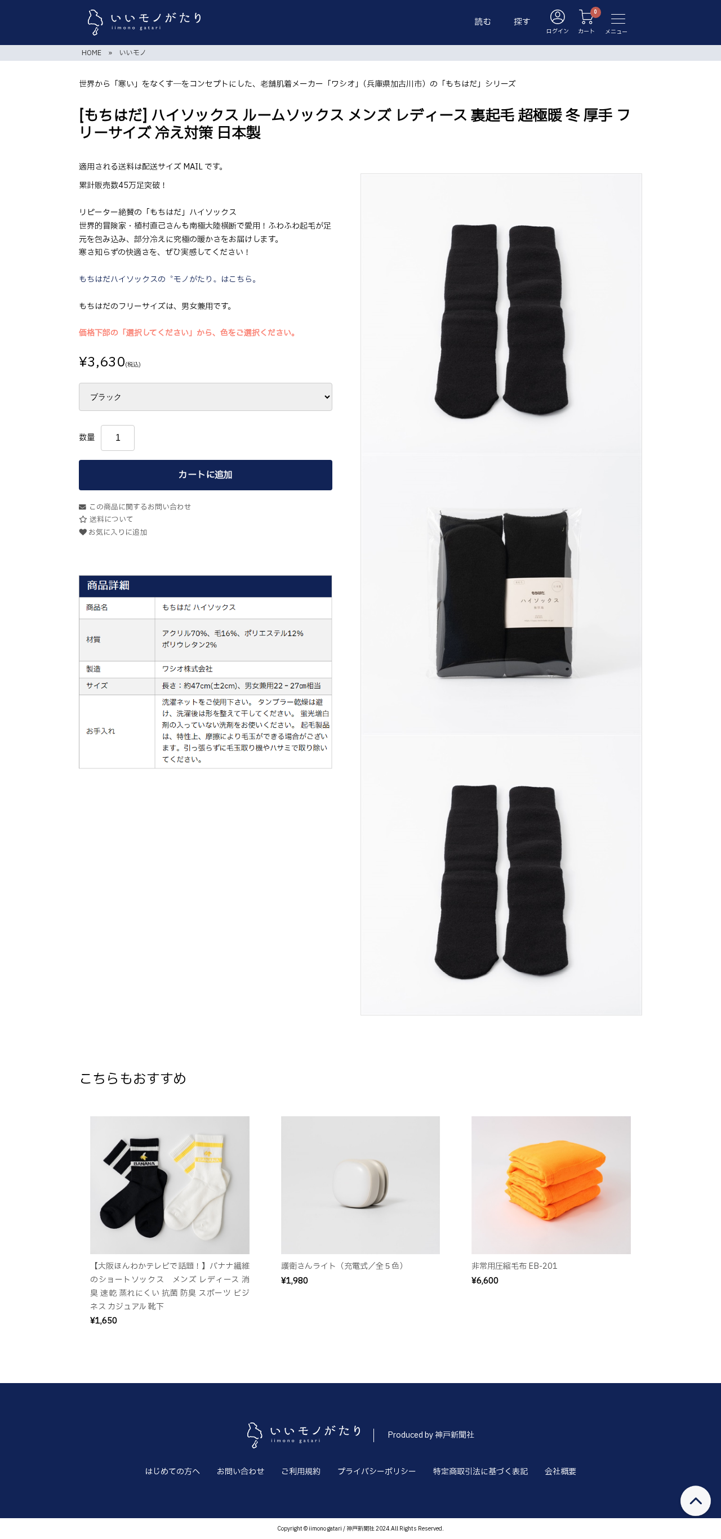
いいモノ (132, 53)
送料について (111, 520)
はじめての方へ (172, 1472)
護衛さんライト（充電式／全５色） (344, 1266)
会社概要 (560, 1472)
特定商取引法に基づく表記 (480, 1472)
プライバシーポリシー (376, 1472)
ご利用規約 (301, 1472)
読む (482, 22)
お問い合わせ (240, 1472)
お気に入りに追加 (117, 532)
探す (522, 22)
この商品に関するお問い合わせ (140, 507)
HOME (91, 53)
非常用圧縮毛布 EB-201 (514, 1266)
